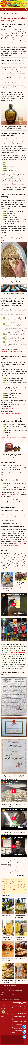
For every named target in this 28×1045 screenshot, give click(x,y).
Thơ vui (2, 1016)
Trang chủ (6, 13)
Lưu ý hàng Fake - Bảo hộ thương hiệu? (10, 999)
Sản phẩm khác (6, 895)
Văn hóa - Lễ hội (4, 1013)
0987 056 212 (15, 864)
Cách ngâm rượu (4, 1008)
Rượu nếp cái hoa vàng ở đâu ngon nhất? (11, 994)
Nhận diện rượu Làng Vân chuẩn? (9, 997)
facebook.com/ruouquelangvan (19, 1021)
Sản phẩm (15, 13)
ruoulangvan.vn (21, 1016)
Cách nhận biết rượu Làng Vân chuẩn (11, 351)
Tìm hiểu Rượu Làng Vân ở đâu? (9, 988)
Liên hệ (2, 1021)
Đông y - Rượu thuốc (5, 1011)
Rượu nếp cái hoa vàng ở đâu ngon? (11, 413)
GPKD (2, 1019)
